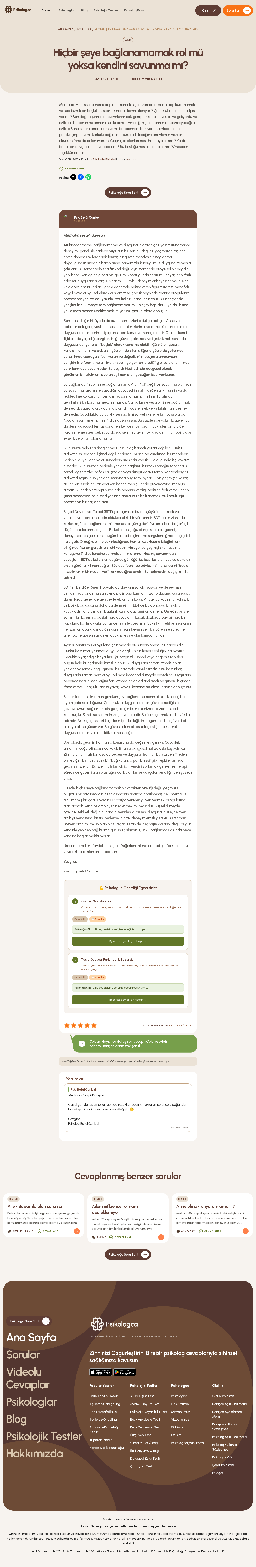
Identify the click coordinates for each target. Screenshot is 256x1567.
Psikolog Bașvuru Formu (188, 1443)
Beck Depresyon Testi (145, 1427)
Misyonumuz (180, 1412)
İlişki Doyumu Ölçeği (144, 1451)
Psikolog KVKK (222, 1457)
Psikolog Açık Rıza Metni (229, 1437)
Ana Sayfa (31, 1337)
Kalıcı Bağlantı (180, 1025)
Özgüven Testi (140, 1435)
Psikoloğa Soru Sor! (123, 192)
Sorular (47, 10)
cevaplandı (131, 159)
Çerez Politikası (223, 1465)
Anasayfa (66, 29)
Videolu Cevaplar (28, 1378)
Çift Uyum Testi (141, 1466)
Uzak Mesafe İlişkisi (103, 1412)
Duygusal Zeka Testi (145, 1458)
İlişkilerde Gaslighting (104, 1404)
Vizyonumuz (180, 1419)
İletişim (176, 1435)
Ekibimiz (177, 1427)
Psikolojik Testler (106, 10)
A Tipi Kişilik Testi (142, 1396)
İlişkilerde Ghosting (103, 1419)
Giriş (205, 10)
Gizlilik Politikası (223, 1396)
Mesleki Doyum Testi (145, 1404)
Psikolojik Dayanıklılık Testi (149, 1412)
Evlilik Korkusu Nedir (103, 1396)
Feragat (217, 1473)
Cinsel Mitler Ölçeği (144, 1443)
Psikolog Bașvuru (136, 10)
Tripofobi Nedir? (101, 1440)
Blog (84, 10)
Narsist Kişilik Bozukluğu (106, 1448)
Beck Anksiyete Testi (145, 1419)
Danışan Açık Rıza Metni (229, 1404)
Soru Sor (233, 10)
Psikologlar (66, 10)
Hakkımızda (34, 1453)
